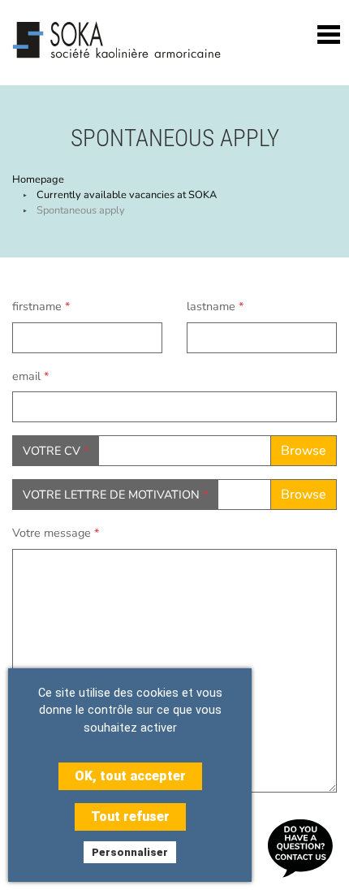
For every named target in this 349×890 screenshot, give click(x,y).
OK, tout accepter (130, 776)
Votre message (55, 533)
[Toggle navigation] (329, 34)
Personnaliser (130, 852)
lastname (215, 306)
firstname (41, 306)
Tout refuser (130, 816)
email (30, 376)
